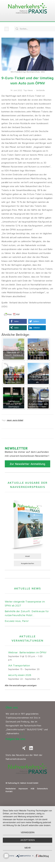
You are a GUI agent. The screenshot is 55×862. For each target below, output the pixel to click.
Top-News (28, 90)
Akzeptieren (27, 840)
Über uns (12, 707)
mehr (28, 847)
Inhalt (27, 556)
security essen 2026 (19, 675)
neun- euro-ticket (15, 420)
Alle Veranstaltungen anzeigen (21, 685)
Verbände (40, 90)
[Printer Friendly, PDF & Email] (12, 314)
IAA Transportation (19, 665)
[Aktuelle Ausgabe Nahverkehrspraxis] (27, 524)
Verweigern (27, 832)
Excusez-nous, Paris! (17, 620)
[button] (6, 29)
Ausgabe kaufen (27, 563)
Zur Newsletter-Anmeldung (27, 463)
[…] (21, 733)
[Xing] (24, 748)
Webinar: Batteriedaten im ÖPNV (27, 652)
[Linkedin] (31, 748)
